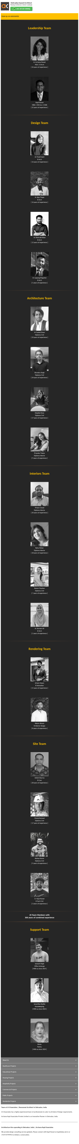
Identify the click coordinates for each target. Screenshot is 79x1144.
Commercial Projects (10, 1089)
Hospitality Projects (9, 1084)
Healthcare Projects (9, 1066)
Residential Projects (9, 1101)
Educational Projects (9, 1072)
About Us (6, 1060)
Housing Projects (8, 1078)
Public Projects (7, 1095)
